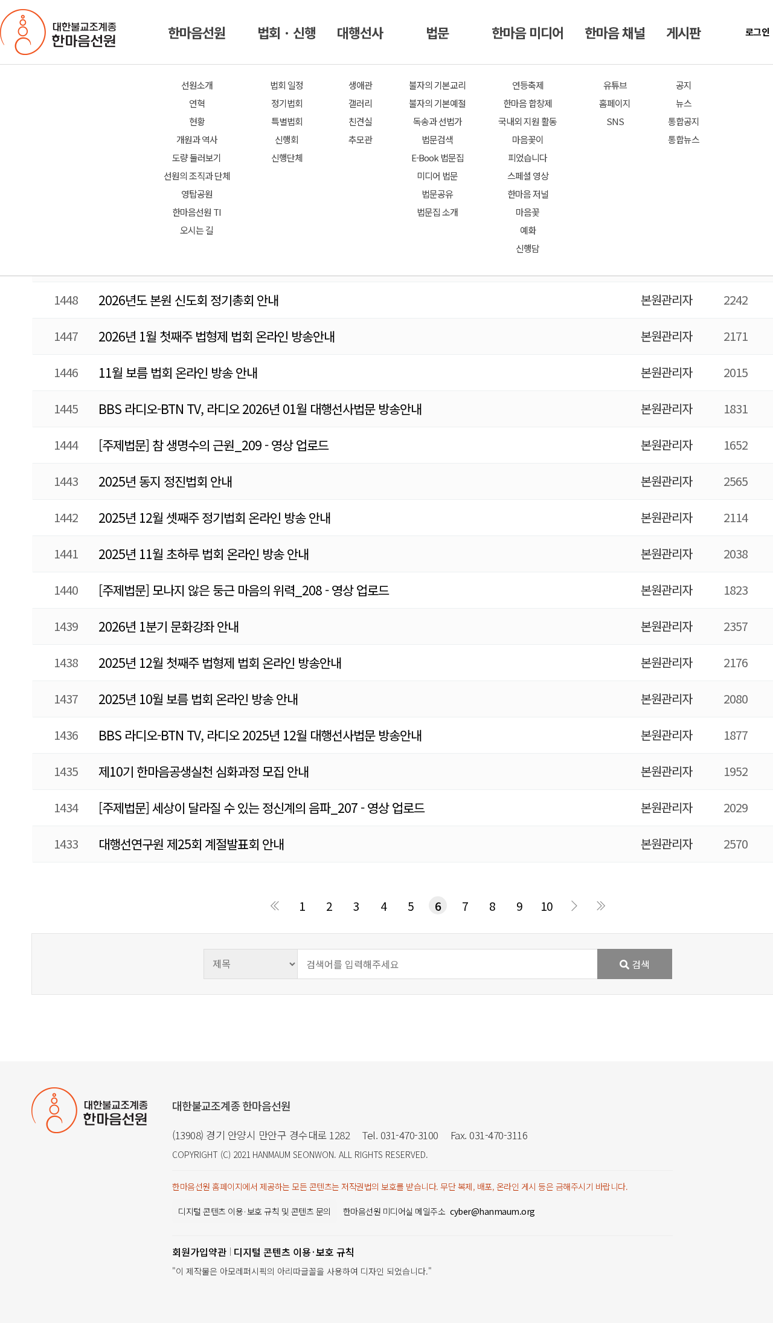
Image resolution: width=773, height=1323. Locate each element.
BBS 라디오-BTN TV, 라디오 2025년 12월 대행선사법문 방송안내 (260, 735)
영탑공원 (197, 193)
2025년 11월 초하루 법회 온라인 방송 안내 (203, 554)
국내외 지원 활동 (527, 121)
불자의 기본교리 (437, 85)
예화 (528, 230)
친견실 (360, 121)
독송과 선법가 (437, 121)
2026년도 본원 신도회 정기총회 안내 (188, 300)
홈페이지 (614, 103)
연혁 (197, 103)
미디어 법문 (437, 175)
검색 (639, 964)
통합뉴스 (683, 139)
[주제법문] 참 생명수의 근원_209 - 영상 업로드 (213, 445)
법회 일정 (286, 85)
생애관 (360, 85)
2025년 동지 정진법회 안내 (165, 481)
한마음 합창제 (527, 103)
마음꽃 (527, 211)
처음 (275, 905)
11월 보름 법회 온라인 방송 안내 (177, 372)
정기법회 (287, 103)
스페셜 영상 (527, 175)
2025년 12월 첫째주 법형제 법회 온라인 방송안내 (219, 662)
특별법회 (287, 121)
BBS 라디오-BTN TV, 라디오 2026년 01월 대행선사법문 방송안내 (260, 408)
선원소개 (197, 85)
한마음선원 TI (196, 211)
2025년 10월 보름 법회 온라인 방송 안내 (198, 699)
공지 (683, 85)
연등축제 (528, 85)
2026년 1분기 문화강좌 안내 (168, 626)
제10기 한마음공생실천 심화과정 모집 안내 (203, 771)
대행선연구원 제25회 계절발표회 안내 (191, 844)
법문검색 (437, 139)
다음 (574, 905)
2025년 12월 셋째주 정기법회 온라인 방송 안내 (214, 517)
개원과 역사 (196, 139)
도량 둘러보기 (196, 157)
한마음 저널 (527, 193)
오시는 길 (196, 230)
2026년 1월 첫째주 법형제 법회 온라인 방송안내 (216, 336)
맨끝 (601, 905)
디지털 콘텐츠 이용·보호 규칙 (294, 1251)
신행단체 (287, 157)
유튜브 (615, 85)
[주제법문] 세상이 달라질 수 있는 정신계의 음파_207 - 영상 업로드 (261, 807)
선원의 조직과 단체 (197, 175)
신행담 (527, 248)
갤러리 (360, 103)
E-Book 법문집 (437, 157)
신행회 (286, 139)
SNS (615, 121)
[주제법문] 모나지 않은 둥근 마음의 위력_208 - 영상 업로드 (243, 590)
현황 (197, 121)
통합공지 (683, 121)
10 (546, 906)
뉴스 (683, 103)
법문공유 (437, 193)
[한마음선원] (60, 32)
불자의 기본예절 (437, 103)
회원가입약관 (199, 1251)
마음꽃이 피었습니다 (527, 148)
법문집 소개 (437, 211)
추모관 (360, 139)
